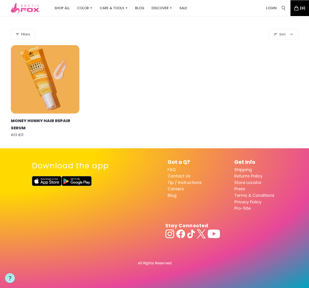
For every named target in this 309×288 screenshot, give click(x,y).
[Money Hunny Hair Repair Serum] (45, 79)
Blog (172, 195)
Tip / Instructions (185, 182)
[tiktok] (191, 233)
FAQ (172, 169)
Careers (176, 189)
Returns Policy (248, 176)
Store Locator (248, 182)
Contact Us (179, 176)
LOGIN (271, 8)
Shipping (243, 169)
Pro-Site (242, 208)
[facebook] (180, 233)
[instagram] (169, 233)
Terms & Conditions (254, 195)
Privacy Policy (247, 202)
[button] (10, 278)
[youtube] (214, 233)
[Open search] (283, 8)
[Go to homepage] (25, 8)
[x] (201, 233)
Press (239, 189)
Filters (25, 34)
